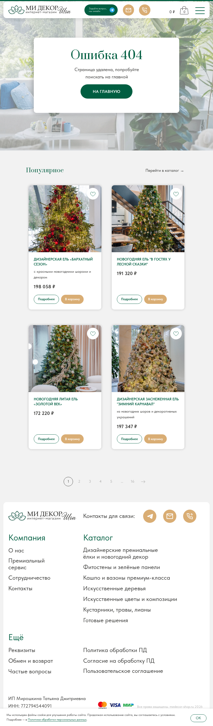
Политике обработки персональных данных (57, 719)
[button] (38, 650)
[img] (200, 10)
